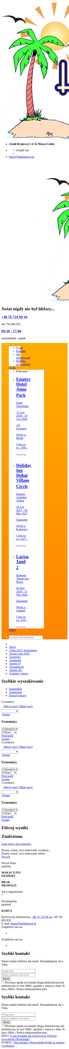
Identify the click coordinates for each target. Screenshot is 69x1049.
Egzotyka (15, 657)
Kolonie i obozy (18, 673)
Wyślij (6, 978)
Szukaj (5, 714)
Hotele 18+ (16, 670)
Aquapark (15, 660)
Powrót (5, 856)
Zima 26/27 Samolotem (23, 650)
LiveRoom (7, 1045)
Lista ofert (7, 844)
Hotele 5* (15, 663)
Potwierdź (7, 735)
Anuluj (5, 739)
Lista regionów (22, 844)
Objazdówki (16, 666)
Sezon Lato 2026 (19, 653)
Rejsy (12, 647)
